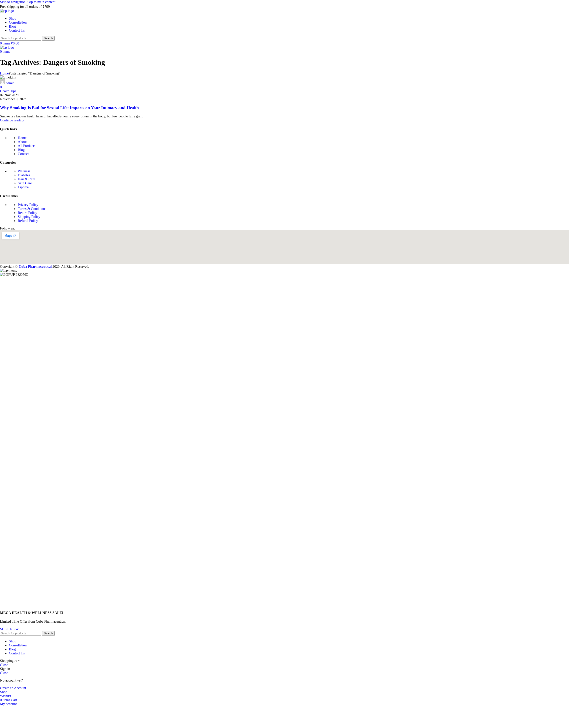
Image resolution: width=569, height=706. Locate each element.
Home (4, 73)
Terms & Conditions (32, 209)
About (22, 142)
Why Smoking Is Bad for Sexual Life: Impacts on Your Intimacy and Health (69, 107)
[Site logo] (7, 11)
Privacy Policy (28, 205)
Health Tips (8, 91)
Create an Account (13, 688)
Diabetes (24, 175)
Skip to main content (40, 2)
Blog (21, 150)
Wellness (24, 171)
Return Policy (27, 213)
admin (10, 83)
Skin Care (25, 183)
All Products (26, 146)
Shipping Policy (29, 217)
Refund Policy (28, 221)
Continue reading (12, 120)
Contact (23, 154)
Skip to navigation (13, 2)
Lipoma (23, 187)
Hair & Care (26, 179)
